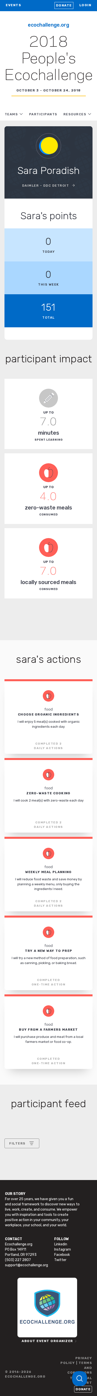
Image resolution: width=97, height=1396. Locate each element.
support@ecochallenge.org (26, 1265)
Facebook (62, 1255)
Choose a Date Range (27, 1162)
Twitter (60, 1260)
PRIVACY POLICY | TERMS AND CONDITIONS (76, 1365)
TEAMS (11, 114)
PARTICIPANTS (43, 114)
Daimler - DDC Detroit (46, 185)
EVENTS (13, 5)
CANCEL (16, 1206)
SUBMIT (45, 1206)
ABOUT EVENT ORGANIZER (47, 1341)
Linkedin (60, 1244)
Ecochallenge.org (48, 25)
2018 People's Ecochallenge (48, 59)
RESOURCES (75, 114)
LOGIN (85, 5)
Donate (64, 5)
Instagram (62, 1249)
